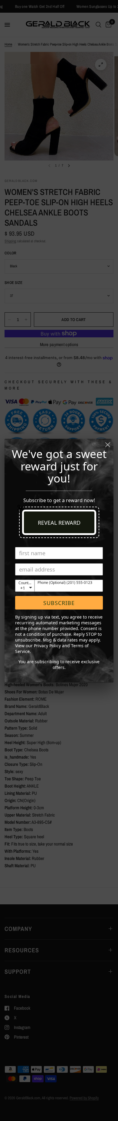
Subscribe (59, 603)
